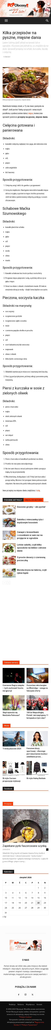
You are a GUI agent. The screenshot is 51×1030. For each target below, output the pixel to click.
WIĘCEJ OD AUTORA (33, 500)
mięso (30, 113)
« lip (4, 916)
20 (26, 902)
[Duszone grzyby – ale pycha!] (9, 509)
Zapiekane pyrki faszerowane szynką (24, 845)
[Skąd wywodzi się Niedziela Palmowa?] (14, 702)
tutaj (38, 490)
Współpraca (30, 1004)
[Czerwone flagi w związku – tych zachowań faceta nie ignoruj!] (14, 675)
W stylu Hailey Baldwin (36, 778)
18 (13, 902)
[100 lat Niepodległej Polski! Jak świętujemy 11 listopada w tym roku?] (38, 702)
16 (45, 897)
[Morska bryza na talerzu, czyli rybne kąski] (9, 573)
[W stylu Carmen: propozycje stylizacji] (14, 768)
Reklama (21, 1004)
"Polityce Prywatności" (29, 1025)
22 (38, 902)
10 (6, 897)
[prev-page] (4, 582)
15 (38, 897)
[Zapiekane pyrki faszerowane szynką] (25, 826)
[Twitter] (32, 994)
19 (20, 902)
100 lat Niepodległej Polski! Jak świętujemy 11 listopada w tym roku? (37, 715)
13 (26, 897)
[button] (6, 20)
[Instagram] (25, 994)
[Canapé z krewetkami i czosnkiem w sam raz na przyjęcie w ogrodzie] (9, 535)
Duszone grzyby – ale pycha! (31, 507)
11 (13, 897)
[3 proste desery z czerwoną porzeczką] (9, 560)
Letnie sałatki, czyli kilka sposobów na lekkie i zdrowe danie (31, 547)
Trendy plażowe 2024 (12, 749)
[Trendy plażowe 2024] (14, 738)
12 (20, 897)
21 (32, 902)
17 (6, 902)
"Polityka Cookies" (25, 1017)
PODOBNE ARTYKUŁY (13, 500)
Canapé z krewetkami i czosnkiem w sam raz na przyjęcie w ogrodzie (29, 535)
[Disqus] (25, 624)
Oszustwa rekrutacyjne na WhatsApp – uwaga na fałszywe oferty (37, 688)
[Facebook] (18, 994)
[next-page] (8, 582)
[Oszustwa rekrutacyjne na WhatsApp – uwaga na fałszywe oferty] (38, 675)
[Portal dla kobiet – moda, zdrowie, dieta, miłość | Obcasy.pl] (25, 8)
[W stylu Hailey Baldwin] (38, 768)
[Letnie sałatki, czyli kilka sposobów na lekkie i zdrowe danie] (9, 547)
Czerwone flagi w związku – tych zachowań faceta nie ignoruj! (13, 688)
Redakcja (12, 1004)
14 (32, 897)
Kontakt (39, 1004)
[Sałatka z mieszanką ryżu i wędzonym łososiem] (9, 522)
